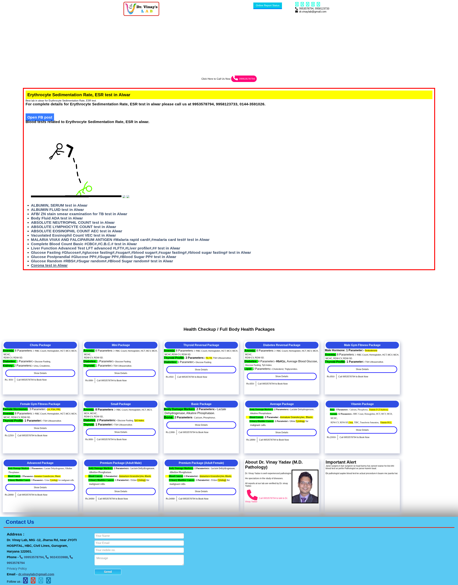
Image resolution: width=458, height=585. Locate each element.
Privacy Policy (17, 568)
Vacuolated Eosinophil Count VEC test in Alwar (73, 235)
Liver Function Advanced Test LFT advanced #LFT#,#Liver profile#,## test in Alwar (105, 248)
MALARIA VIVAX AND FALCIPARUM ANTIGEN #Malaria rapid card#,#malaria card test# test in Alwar (120, 240)
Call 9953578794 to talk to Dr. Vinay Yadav (266, 500)
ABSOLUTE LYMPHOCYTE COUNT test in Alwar (73, 227)
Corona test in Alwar (49, 265)
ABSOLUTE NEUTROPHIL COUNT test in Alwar (73, 222)
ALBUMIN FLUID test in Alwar (57, 210)
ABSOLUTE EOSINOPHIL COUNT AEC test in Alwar (76, 231)
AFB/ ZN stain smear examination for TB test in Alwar (79, 214)
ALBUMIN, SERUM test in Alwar (59, 205)
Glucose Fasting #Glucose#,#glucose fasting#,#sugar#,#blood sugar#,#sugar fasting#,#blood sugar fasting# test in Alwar (141, 252)
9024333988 (59, 557)
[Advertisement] (107, 43)
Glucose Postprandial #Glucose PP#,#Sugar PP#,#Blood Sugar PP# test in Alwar (103, 257)
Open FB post (39, 117)
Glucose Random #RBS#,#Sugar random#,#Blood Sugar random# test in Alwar (102, 261)
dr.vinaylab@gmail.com (36, 574)
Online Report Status (267, 5)
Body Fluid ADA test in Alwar (57, 218)
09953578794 (247, 78)
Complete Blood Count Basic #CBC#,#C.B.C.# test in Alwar (84, 244)
